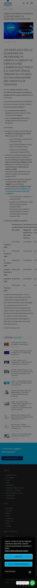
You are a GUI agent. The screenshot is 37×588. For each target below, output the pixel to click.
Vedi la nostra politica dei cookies (16, 551)
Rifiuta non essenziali (18, 564)
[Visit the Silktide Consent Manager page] (30, 572)
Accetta (18, 557)
